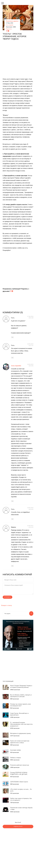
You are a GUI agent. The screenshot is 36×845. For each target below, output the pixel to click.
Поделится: (9, 29)
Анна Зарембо (9, 25)
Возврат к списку (6, 605)
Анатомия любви (15, 750)
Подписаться (18, 826)
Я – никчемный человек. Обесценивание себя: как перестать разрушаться (21, 724)
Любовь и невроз (15, 757)
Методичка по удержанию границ (20, 733)
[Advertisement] (18, 60)
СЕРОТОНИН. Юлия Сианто (19, 781)
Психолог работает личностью (19, 765)
